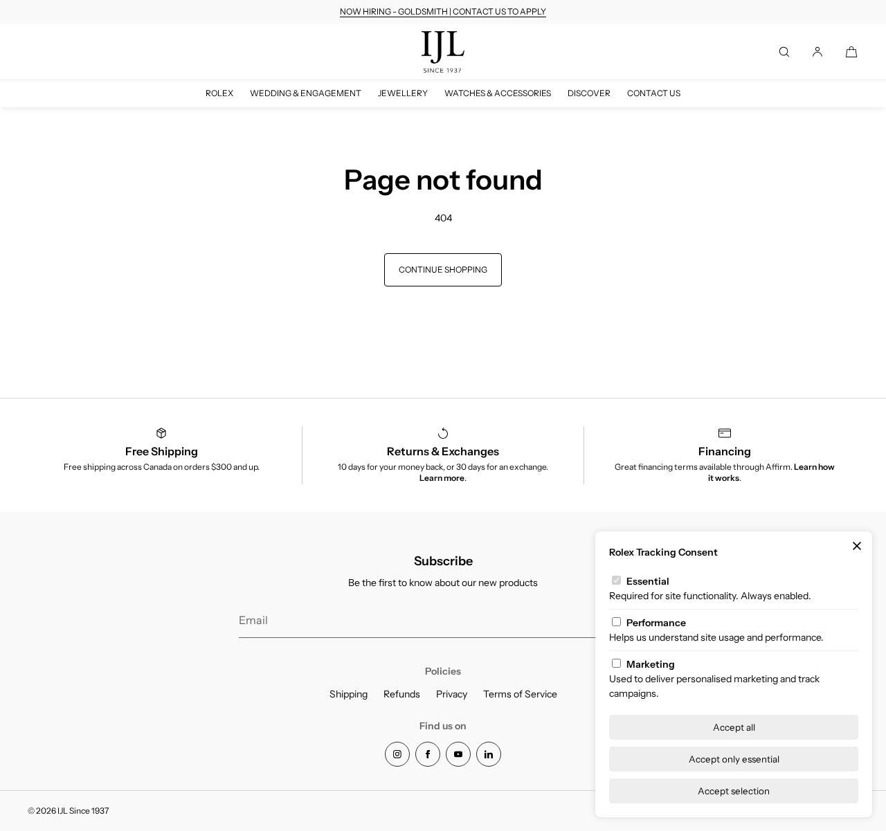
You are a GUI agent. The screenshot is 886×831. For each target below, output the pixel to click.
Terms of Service (520, 694)
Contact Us (653, 93)
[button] (784, 52)
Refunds (401, 694)
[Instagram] (397, 754)
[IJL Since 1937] (443, 52)
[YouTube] (458, 754)
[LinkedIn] (488, 754)
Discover (589, 93)
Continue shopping (443, 269)
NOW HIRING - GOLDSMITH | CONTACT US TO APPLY (443, 11)
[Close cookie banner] (857, 546)
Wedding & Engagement (305, 93)
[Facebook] (428, 754)
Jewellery (403, 93)
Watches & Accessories (497, 93)
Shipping (348, 694)
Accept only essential (734, 759)
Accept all (734, 727)
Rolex (219, 93)
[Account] (817, 52)
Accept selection (734, 790)
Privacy (451, 694)
